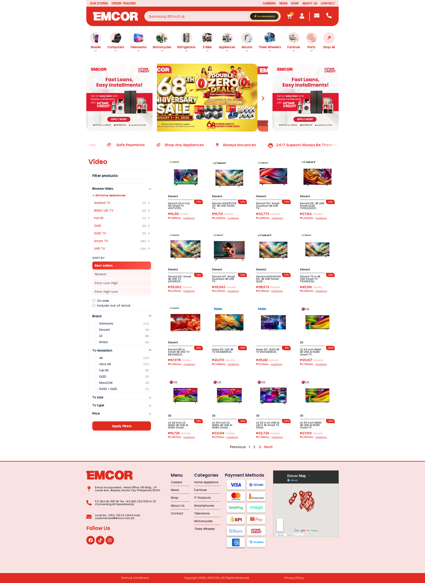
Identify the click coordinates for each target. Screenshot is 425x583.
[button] (162, 98)
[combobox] (212, 16)
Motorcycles (162, 47)
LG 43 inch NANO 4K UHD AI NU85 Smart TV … (310, 352)
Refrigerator (186, 47)
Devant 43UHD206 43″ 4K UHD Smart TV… (224, 206)
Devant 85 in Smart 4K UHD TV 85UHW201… (178, 352)
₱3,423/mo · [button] (313, 218)
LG (301, 342)
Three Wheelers (270, 47)
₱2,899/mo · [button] (225, 364)
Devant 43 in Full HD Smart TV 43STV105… (179, 206)
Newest (100, 274)
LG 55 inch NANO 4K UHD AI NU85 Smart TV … (311, 425)
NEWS (283, 3)
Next (268, 447)
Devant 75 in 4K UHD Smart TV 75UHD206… (310, 279)
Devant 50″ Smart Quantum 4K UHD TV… (267, 206)
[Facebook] (90, 540)
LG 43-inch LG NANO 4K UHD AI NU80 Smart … (178, 425)
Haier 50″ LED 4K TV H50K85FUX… (222, 350)
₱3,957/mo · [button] (313, 437)
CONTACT (328, 3)
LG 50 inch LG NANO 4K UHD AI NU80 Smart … (222, 425)
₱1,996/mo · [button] (181, 218)
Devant (173, 196)
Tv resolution (102, 350)
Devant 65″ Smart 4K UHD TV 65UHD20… (179, 279)
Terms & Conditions (135, 577)
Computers (115, 47)
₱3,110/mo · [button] (269, 364)
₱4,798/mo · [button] (269, 291)
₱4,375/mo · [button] (181, 291)
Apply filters (121, 426)
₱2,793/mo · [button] (313, 364)
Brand (96, 316)
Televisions (138, 47)
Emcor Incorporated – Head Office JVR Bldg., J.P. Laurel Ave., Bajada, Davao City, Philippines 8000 (127, 489)
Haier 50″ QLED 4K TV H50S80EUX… (267, 350)
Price (96, 413)
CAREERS (269, 3)
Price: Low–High (106, 283)
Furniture (293, 47)
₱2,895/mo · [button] (269, 218)
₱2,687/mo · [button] (181, 437)
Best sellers (104, 265)
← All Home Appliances (109, 195)
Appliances (227, 47)
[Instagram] (110, 540)
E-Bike (207, 47)
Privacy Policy (294, 577)
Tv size (97, 397)
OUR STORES (99, 3)
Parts (311, 47)
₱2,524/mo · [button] (225, 218)
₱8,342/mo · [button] (181, 364)
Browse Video (103, 188)
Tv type (98, 405)
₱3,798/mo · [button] (269, 437)
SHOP (295, 3)
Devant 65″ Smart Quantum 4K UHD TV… (223, 279)
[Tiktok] (100, 540)
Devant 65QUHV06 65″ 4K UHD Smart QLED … (268, 279)
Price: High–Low (106, 291)
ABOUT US (309, 3)
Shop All (329, 47)
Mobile (96, 47)
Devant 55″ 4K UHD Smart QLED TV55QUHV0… (312, 206)
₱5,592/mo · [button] (313, 291)
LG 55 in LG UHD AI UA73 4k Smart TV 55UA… (267, 425)
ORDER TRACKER (124, 3)
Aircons (246, 47)
